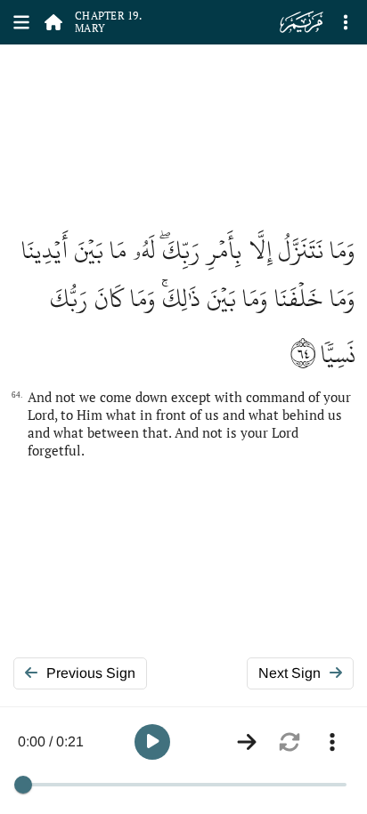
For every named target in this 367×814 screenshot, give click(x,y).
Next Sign (289, 673)
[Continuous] (246, 742)
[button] (152, 742)
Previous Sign (90, 673)
